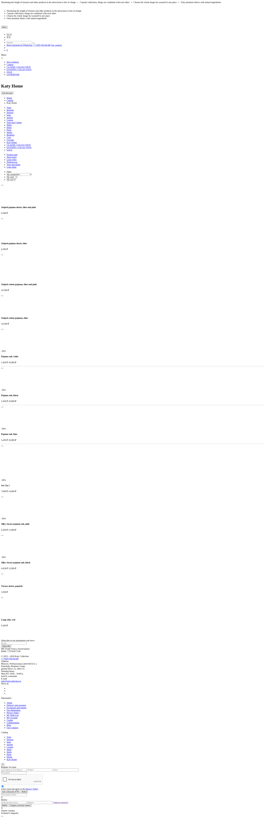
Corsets (10, 120)
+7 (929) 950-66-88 (41, 45)
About (9, 703)
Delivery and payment (16, 705)
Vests (9, 107)
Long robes (12, 159)
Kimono (10, 110)
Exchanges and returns (16, 708)
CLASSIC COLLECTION (19, 67)
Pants (9, 130)
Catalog (10, 64)
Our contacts (56, 45)
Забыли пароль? (60, 802)
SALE (9, 72)
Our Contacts (12, 728)
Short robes (12, 157)
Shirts (9, 125)
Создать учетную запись (20, 805)
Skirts (9, 127)
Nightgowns (12, 162)
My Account (12, 718)
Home (9, 98)
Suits (9, 115)
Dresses (10, 112)
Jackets (10, 117)
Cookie (10, 720)
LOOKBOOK (13, 74)
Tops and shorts (13, 164)
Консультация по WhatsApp (19, 45)
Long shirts (11, 167)
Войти (24, 792)
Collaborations (13, 723)
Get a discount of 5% (10, 792)
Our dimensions (13, 710)
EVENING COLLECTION (19, 69)
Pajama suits (12, 154)
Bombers (10, 135)
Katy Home (12, 142)
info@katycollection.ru (11, 681)
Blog (9, 725)
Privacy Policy (13, 713)
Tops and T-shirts (14, 122)
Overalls (10, 140)
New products (13, 62)
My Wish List (12, 715)
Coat (9, 137)
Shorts (9, 132)
